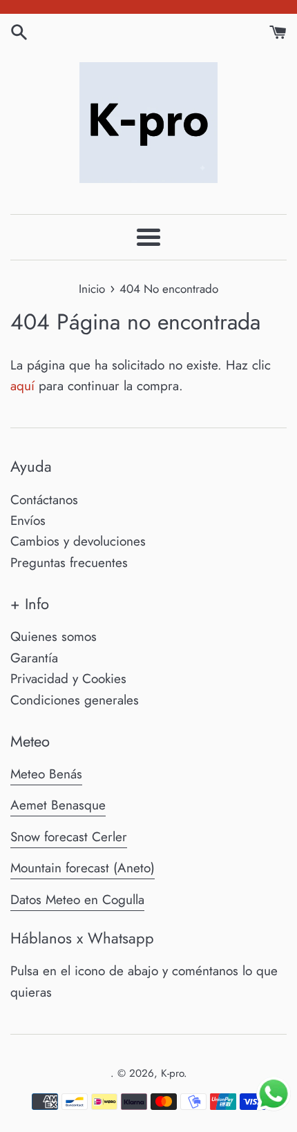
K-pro (172, 1073)
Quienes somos (53, 636)
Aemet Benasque (58, 805)
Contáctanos (44, 499)
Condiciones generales (74, 700)
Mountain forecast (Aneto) (82, 867)
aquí (22, 385)
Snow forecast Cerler (68, 836)
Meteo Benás (46, 774)
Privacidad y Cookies (68, 678)
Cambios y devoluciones (78, 541)
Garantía (34, 658)
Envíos (28, 520)
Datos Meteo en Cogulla (77, 899)
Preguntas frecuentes (69, 562)
